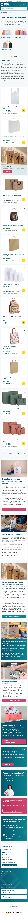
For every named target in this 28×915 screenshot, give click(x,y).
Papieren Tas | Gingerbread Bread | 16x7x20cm (12, 317)
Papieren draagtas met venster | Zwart (13, 225)
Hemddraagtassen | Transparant (11, 106)
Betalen (3, 876)
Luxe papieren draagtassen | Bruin (12, 195)
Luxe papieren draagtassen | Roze (12, 439)
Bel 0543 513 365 (9, 780)
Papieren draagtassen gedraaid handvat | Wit (14, 136)
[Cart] (23, 4)
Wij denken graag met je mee (11, 811)
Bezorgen (3, 878)
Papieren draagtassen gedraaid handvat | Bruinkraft (14, 254)
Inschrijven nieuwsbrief (6, 884)
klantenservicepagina (7, 849)
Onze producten (18, 876)
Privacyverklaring (5, 882)
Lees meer (3, 80)
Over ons (16, 882)
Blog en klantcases (18, 880)
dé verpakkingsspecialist (15, 1)
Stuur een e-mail (9, 778)
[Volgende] (24, 453)
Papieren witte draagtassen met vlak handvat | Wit (12, 285)
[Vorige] (4, 453)
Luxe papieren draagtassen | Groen (12, 409)
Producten (5, 12)
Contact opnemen (5, 873)
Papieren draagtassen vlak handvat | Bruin (12, 377)
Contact (6, 171)
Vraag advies (7, 764)
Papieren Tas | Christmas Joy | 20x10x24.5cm (11, 347)
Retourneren (4, 880)
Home (15, 873)
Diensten (16, 878)
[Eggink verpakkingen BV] (5, 4)
